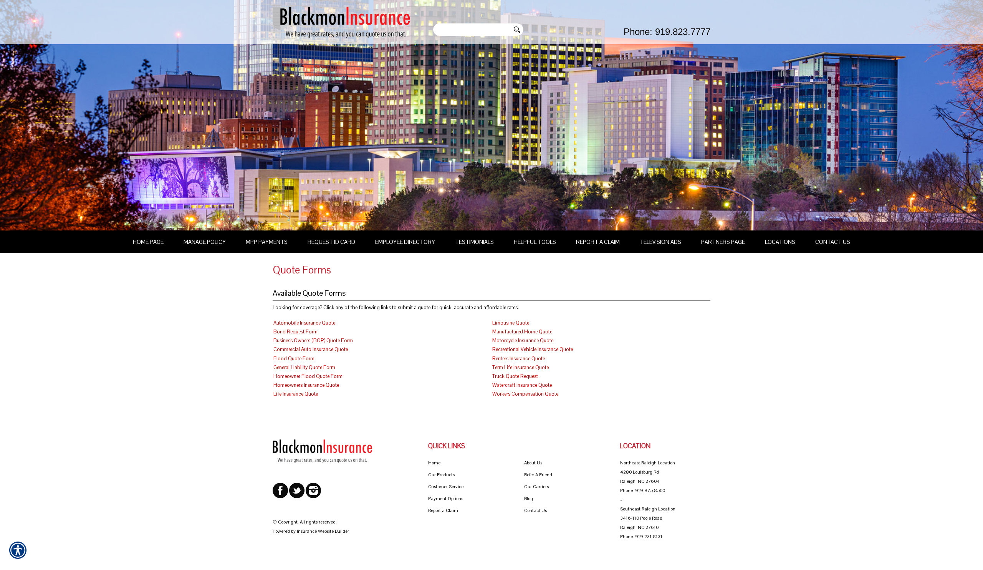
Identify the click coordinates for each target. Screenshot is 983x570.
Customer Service (445, 487)
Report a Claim (443, 510)
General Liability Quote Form (304, 367)
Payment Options (445, 498)
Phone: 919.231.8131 (641, 537)
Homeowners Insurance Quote (306, 385)
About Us (533, 463)
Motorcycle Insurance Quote (522, 340)
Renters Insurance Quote (518, 358)
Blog (528, 498)
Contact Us (535, 510)
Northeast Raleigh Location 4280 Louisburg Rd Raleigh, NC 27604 (647, 472)
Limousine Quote (510, 323)
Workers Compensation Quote (525, 394)
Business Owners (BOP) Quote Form (313, 340)
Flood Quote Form (293, 358)
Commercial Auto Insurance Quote (310, 349)
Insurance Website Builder (323, 531)
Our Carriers (536, 487)
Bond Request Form (295, 331)
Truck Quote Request (515, 376)
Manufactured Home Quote (522, 331)
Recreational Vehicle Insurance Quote (532, 349)
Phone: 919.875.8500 (642, 490)
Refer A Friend (538, 475)
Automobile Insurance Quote (304, 323)
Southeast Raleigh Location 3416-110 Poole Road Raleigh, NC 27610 (647, 518)
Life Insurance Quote (295, 394)
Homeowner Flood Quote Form (308, 376)
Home (434, 463)
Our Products (441, 475)
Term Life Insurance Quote (520, 367)
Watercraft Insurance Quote (522, 385)
